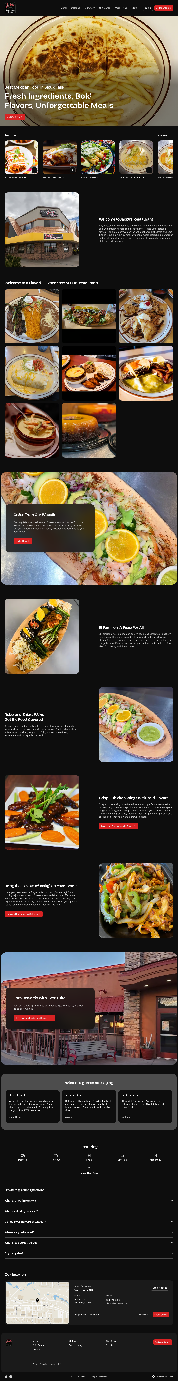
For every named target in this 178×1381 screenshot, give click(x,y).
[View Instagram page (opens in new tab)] (10, 1376)
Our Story (90, 7)
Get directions (159, 1287)
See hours (143, 1314)
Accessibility (57, 1364)
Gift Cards (104, 7)
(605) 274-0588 (112, 1300)
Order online (160, 1314)
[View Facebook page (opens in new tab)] (6, 1376)
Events (109, 1345)
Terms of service (40, 1364)
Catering (75, 7)
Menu (64, 7)
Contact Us (39, 1349)
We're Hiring (121, 7)
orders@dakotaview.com (116, 1303)
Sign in (148, 7)
